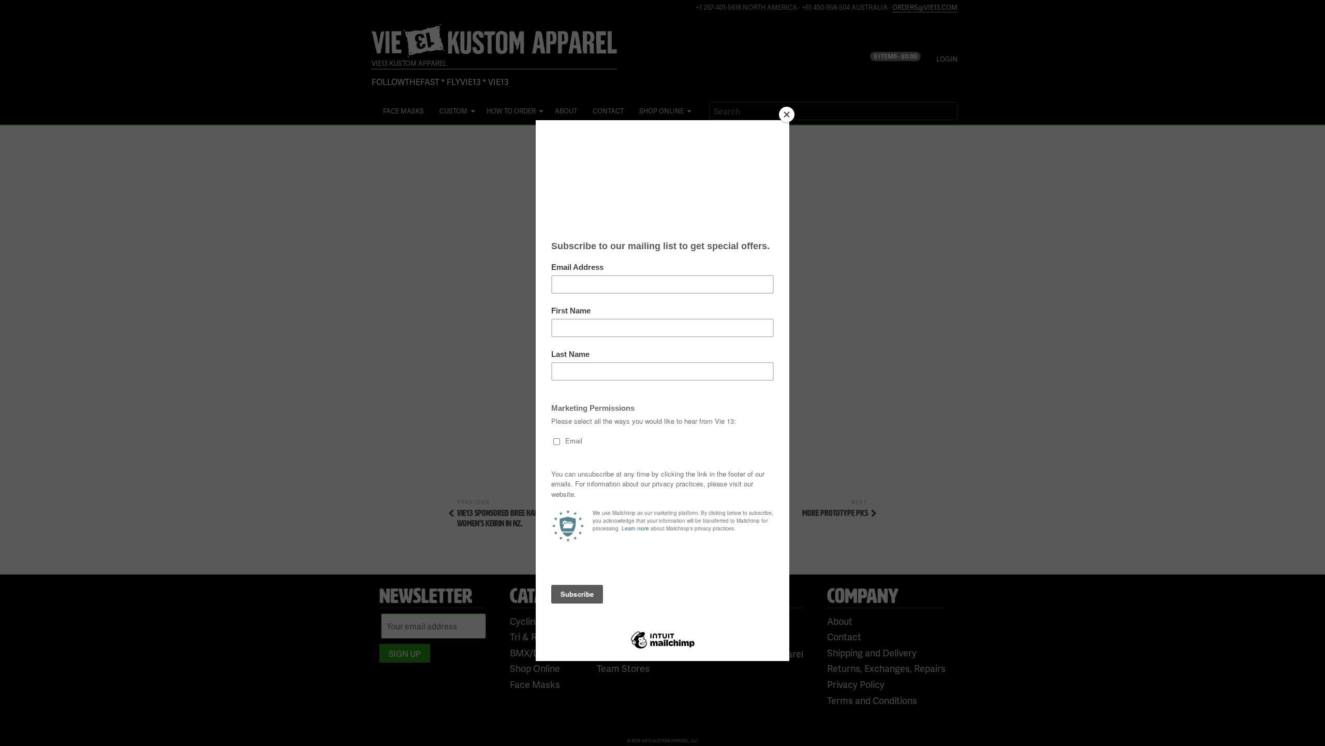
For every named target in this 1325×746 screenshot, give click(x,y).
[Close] (786, 114)
